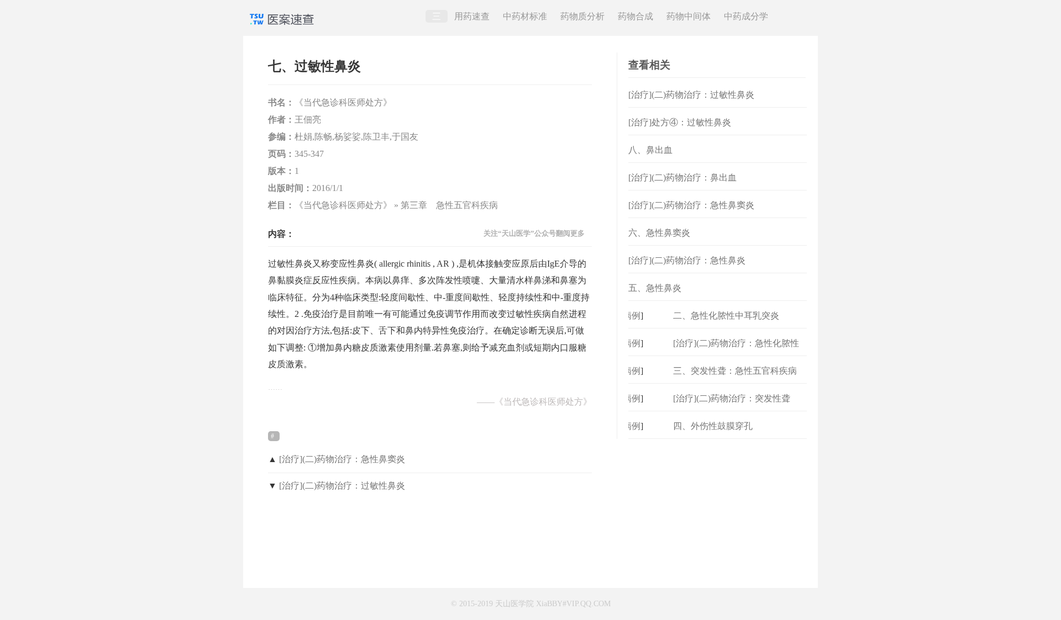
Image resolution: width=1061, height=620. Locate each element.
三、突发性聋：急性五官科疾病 (735, 370)
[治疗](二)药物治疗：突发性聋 (731, 398)
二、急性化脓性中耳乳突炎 (726, 315)
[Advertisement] (717, 508)
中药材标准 (525, 16)
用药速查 (472, 16)
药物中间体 (688, 16)
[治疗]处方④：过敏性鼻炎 (679, 122)
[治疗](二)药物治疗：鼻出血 (682, 177)
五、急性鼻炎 (654, 288)
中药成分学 (746, 16)
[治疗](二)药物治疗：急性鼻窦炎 (342, 459)
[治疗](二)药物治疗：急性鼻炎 (686, 260)
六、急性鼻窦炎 (659, 232)
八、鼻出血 (650, 150)
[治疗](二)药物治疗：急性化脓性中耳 (736, 351)
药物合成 (635, 16)
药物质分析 (582, 16)
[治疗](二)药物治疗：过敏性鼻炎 (342, 485)
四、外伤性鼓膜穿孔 (713, 426)
